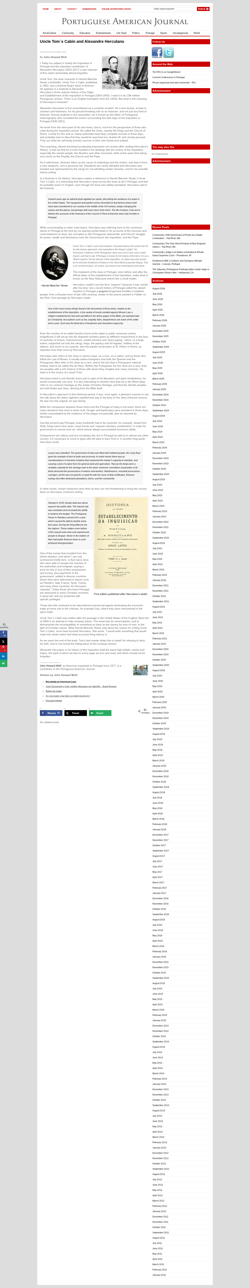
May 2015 (157, 999)
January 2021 (159, 644)
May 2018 (157, 808)
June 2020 (157, 681)
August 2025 (158, 352)
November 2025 (160, 336)
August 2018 (158, 792)
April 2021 (157, 628)
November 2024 (160, 400)
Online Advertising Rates (116, 9)
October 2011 (159, 1227)
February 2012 (159, 1206)
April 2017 (157, 877)
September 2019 (160, 728)
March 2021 (158, 633)
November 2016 (160, 903)
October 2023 (159, 469)
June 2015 (157, 994)
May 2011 (157, 1254)
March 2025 (158, 378)
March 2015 (158, 1010)
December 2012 (160, 1153)
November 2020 (160, 654)
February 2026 (159, 320)
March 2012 (158, 1200)
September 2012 (160, 1169)
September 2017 (160, 850)
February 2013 (159, 1142)
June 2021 (157, 617)
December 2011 (160, 1216)
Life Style (121, 33)
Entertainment (103, 33)
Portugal (150, 33)
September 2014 (160, 1041)
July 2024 (157, 421)
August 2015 (158, 983)
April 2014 (157, 1068)
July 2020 (157, 675)
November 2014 (160, 1031)
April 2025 (157, 373)
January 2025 (159, 389)
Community (68, 33)
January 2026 (159, 325)
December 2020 (160, 649)
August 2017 (158, 856)
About (57, 9)
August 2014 (158, 1047)
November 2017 (160, 840)
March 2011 (158, 1264)
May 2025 (157, 368)
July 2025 (157, 357)
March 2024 (158, 442)
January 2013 (159, 1147)
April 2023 (157, 500)
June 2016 (157, 930)
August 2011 (158, 1238)
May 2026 (157, 304)
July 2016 (157, 925)
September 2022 (160, 538)
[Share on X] (3, 641)
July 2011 (157, 1243)
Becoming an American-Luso (61, 681)
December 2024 (160, 394)
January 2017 (159, 893)
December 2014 (160, 1025)
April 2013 (157, 1132)
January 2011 (159, 1275)
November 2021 (160, 591)
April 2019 (157, 755)
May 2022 (157, 559)
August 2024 (158, 416)
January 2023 (159, 516)
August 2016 (158, 919)
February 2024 (159, 447)
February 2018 (159, 824)
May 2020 (157, 686)
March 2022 (158, 569)
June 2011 (157, 1248)
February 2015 (159, 1015)
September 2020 (160, 665)
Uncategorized (180, 33)
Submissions (89, 9)
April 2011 (157, 1259)
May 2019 (157, 750)
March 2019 (158, 760)
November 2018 (160, 776)
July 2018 (157, 797)
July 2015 (157, 988)
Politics (136, 33)
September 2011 (160, 1232)
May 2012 (157, 1190)
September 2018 (160, 787)
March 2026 (158, 315)
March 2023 (158, 506)
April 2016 (157, 941)
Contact (72, 9)
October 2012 (159, 1163)
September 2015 (160, 978)
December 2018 (160, 771)
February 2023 (159, 511)
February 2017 (159, 888)
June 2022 (157, 553)
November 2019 (160, 718)
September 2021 (160, 601)
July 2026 (157, 294)
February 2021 (159, 638)
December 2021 (160, 585)
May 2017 (157, 872)
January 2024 (159, 453)
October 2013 (159, 1100)
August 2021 (158, 607)
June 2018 (157, 803)
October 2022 (159, 532)
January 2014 (159, 1084)
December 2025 (160, 331)
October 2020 (159, 660)
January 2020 (159, 707)
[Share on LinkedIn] (3, 656)
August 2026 (158, 288)
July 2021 (157, 612)
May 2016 (157, 935)
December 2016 (160, 898)
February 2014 (159, 1079)
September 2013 (160, 1105)
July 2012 (157, 1179)
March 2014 (158, 1073)
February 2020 (159, 702)
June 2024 (157, 426)
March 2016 (158, 946)
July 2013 (157, 1116)
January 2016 (159, 957)
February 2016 (159, 951)
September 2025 (160, 347)
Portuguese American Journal (125, 21)
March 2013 (158, 1137)
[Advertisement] (181, 119)
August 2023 (158, 479)
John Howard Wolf (50, 665)
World (197, 33)
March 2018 (158, 819)
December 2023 (160, 458)
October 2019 (159, 723)
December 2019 (160, 713)
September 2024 (160, 410)
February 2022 (159, 575)
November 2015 (160, 967)
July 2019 (157, 739)
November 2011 (160, 1222)
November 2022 (160, 527)
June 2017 (157, 866)
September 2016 (160, 914)
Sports (163, 33)
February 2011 (159, 1269)
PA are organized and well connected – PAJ (174, 82)
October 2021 (159, 596)
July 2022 (157, 548)
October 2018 (159, 782)
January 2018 (159, 829)
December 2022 (160, 522)
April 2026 (157, 310)
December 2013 (160, 1089)
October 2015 (159, 972)
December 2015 (160, 962)
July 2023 (157, 485)
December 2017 (160, 835)
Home (46, 9)
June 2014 (157, 1057)
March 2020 (158, 697)
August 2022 (158, 543)
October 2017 (159, 845)
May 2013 (157, 1126)
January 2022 (159, 580)
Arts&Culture (49, 33)
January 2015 (159, 1020)
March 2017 (158, 882)
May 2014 (157, 1063)
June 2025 (157, 363)
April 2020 (157, 691)
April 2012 (157, 1195)
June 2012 (157, 1185)
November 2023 (160, 463)
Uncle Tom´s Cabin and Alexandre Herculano (82, 41)
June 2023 (157, 490)
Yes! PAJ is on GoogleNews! (166, 72)
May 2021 (157, 622)
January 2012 (159, 1211)
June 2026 (157, 299)
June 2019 (157, 744)
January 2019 (159, 766)
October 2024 (159, 405)
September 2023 (160, 474)
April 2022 (157, 564)
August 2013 (158, 1110)
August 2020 (158, 670)
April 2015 (157, 1004)
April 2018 (157, 813)
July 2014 (157, 1052)
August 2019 (158, 734)
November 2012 (160, 1158)
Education (85, 33)
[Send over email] (3, 663)
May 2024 (157, 431)
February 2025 (159, 384)
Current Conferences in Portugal (168, 77)
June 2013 (157, 1121)
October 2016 (159, 909)
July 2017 (157, 861)
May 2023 (157, 495)
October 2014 (159, 1036)
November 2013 (160, 1094)
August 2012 (158, 1174)
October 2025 (159, 341)
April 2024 (157, 437)
